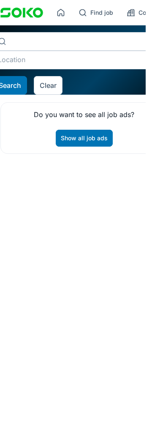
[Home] (61, 12)
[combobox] (79, 41)
